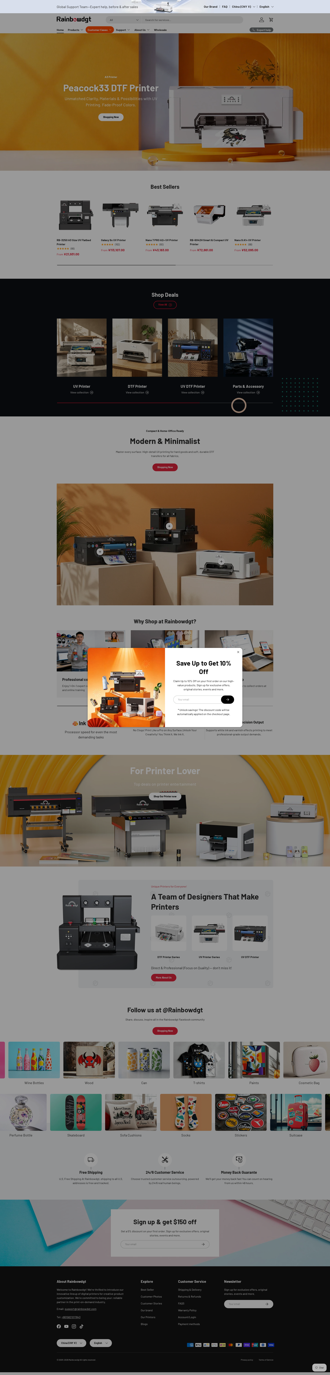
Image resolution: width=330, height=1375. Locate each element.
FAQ (224, 6)
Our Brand (210, 6)
